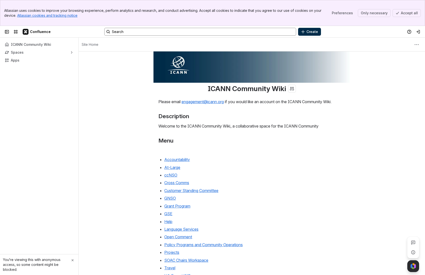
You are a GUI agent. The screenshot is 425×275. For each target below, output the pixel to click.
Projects (171, 252)
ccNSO (170, 175)
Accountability (177, 159)
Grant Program (177, 206)
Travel (169, 267)
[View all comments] (413, 242)
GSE (168, 213)
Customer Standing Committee (191, 190)
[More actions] (417, 45)
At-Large (172, 167)
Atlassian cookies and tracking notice (47, 15)
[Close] (73, 260)
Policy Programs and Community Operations (203, 244)
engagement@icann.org (203, 101)
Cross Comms (176, 182)
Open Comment (178, 236)
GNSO (170, 198)
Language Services (181, 229)
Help (168, 221)
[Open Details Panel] (413, 252)
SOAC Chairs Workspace (186, 260)
